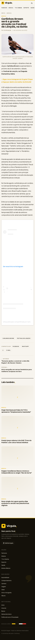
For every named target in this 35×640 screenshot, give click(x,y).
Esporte (26, 7)
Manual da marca (6, 614)
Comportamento (6, 580)
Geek (3, 589)
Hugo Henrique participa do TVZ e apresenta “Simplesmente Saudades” (16, 411)
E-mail (8, 350)
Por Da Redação (6, 30)
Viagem (3, 586)
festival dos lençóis (23, 338)
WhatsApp (25, 346)
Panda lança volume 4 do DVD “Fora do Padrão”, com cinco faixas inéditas (16, 441)
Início (3, 13)
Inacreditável (5, 577)
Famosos (4, 7)
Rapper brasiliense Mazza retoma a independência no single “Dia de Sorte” (16, 472)
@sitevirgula (9, 543)
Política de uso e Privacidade (9, 617)
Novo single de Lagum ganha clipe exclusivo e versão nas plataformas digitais (15, 503)
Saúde (33, 7)
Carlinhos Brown (8, 338)
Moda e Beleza (5, 568)
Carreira (3, 583)
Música (11, 7)
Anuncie (3, 608)
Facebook (16, 346)
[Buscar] (32, 3)
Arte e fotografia (6, 592)
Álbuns (3, 595)
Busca (3, 611)
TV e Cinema (18, 7)
